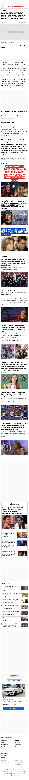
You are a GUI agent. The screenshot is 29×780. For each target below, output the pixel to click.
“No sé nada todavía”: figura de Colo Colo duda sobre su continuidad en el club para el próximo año (14, 394)
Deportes (4, 10)
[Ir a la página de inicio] (15, 6)
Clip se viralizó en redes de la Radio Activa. (12, 370)
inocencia (18, 160)
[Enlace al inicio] (14, 504)
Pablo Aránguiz (4, 160)
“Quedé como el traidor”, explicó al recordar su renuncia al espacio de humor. (13, 268)
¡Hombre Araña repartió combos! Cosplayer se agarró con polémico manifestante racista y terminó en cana (13, 328)
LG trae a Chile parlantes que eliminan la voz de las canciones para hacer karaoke (14, 293)
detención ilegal (12, 160)
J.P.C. (4, 22)
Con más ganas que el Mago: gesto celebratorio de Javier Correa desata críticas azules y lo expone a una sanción (11, 588)
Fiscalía (23, 158)
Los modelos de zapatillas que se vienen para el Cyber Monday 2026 (8, 535)
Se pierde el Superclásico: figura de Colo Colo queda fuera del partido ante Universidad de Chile (11, 607)
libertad (19, 158)
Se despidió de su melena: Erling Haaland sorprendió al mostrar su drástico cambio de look (10, 601)
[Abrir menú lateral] (2, 6)
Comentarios (12, 42)
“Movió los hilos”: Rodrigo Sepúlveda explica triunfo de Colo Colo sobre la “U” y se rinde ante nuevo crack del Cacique (13, 205)
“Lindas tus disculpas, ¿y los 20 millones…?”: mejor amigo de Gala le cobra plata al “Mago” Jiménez (9, 553)
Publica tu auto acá (14, 680)
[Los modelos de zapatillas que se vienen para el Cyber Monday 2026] (22, 535)
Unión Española (10, 158)
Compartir (4, 42)
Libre (16, 158)
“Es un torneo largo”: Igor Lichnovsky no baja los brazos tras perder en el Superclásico (11, 619)
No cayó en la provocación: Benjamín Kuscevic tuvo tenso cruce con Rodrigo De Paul (11, 595)
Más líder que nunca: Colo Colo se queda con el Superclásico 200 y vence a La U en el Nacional (11, 625)
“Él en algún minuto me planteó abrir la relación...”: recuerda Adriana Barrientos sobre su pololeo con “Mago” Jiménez (13, 510)
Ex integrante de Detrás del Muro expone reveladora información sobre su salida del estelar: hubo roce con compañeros (14, 262)
